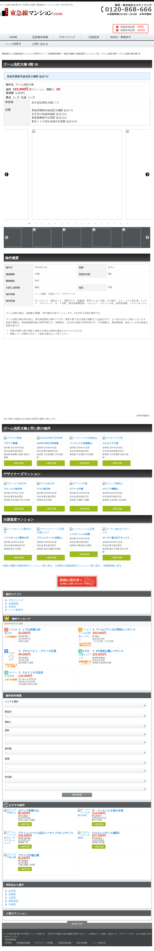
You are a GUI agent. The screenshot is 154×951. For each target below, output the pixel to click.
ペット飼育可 (13, 43)
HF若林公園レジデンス (109, 650)
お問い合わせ (40, 43)
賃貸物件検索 (40, 37)
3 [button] (42, 224)
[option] (77, 174)
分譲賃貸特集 (64, 943)
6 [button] (62, 224)
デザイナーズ (67, 37)
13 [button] (108, 224)
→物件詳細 (17, 463)
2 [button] (36, 224)
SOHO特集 (81, 943)
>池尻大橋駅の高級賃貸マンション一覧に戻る (27, 565)
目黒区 (43, 102)
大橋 (50, 102)
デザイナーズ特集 (44, 943)
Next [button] (147, 174)
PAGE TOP (77, 924)
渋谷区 (12, 904)
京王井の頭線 (39, 114)
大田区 (12, 897)
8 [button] (75, 224)
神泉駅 (51, 114)
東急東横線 (38, 117)
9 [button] (82, 224)
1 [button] (29, 224)
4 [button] (49, 224)
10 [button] (88, 224)
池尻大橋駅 (56, 110)
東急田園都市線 (41, 110)
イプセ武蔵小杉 (31, 629)
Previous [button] (6, 174)
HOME (13, 37)
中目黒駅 (50, 117)
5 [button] (55, 224)
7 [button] (68, 224)
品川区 (12, 890)
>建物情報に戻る (112, 565)
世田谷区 (13, 901)
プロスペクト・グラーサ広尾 (39, 650)
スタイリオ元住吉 (32, 672)
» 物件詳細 (25, 824)
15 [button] (121, 224)
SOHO (12, 606)
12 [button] (101, 224)
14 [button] (114, 224)
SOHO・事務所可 (120, 37)
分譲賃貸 (93, 37)
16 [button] (128, 224)
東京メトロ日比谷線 (43, 121)
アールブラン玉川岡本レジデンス (116, 629)
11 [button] (95, 224)
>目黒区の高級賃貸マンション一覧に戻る (77, 565)
